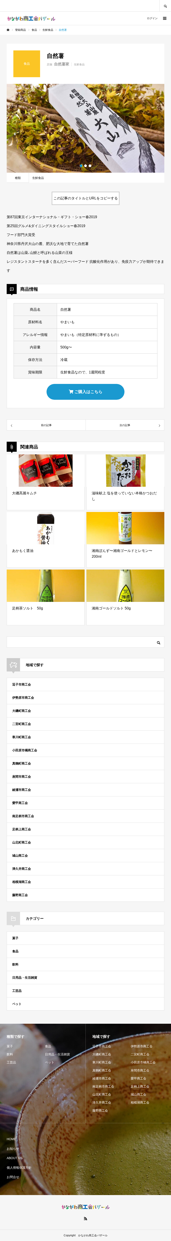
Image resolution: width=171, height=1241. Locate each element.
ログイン (152, 18)
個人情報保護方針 (19, 1167)
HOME (11, 1139)
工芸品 (17, 990)
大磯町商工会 (21, 711)
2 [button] (85, 165)
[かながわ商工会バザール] (31, 18)
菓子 (15, 938)
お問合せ (13, 1177)
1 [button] (81, 165)
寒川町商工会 (21, 737)
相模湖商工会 (21, 882)
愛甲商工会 (20, 803)
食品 (15, 951)
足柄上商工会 (21, 829)
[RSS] (85, 1218)
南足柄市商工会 (23, 816)
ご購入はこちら (87, 391)
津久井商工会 (21, 868)
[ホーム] (8, 29)
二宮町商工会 (21, 724)
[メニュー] (164, 18)
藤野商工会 (20, 895)
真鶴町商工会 (21, 763)
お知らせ (13, 1148)
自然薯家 (61, 64)
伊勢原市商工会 (23, 697)
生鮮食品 (79, 64)
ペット (17, 1004)
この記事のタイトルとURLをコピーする (85, 198)
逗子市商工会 (21, 684)
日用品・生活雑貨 (24, 977)
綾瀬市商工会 (21, 789)
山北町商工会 (21, 842)
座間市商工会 (21, 776)
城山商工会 (20, 855)
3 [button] (90, 165)
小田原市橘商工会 (24, 750)
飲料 (15, 964)
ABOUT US (14, 1158)
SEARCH (165, 5)
